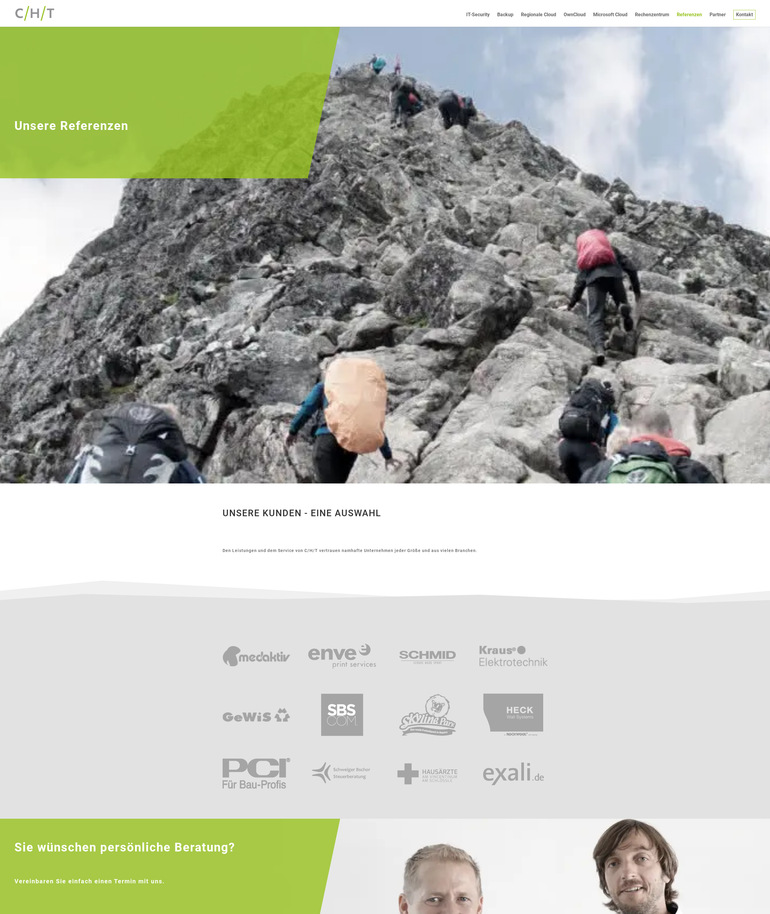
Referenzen (689, 15)
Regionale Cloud (538, 15)
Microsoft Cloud (610, 15)
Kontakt (744, 14)
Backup (505, 15)
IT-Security (478, 15)
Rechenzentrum (652, 15)
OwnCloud (575, 15)
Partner (718, 15)
